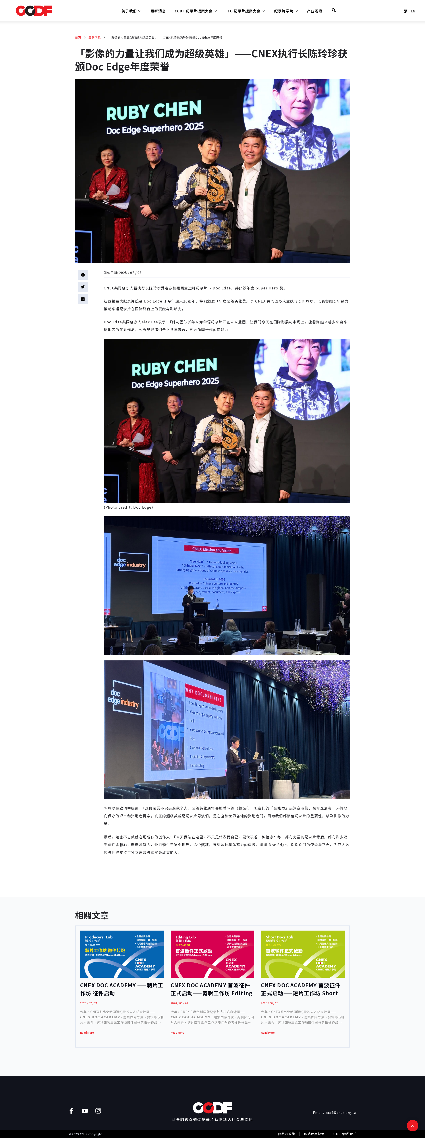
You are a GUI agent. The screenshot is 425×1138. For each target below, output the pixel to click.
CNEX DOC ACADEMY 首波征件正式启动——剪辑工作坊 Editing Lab (212, 993)
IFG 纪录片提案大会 (243, 11)
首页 (78, 37)
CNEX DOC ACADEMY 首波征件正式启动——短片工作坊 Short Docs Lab (300, 993)
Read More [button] (87, 1032)
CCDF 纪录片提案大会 (193, 11)
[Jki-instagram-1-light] (98, 1111)
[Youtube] (84, 1111)
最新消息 (158, 11)
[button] (83, 275)
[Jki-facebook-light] (71, 1111)
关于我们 (129, 11)
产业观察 (314, 11)
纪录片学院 (283, 11)
